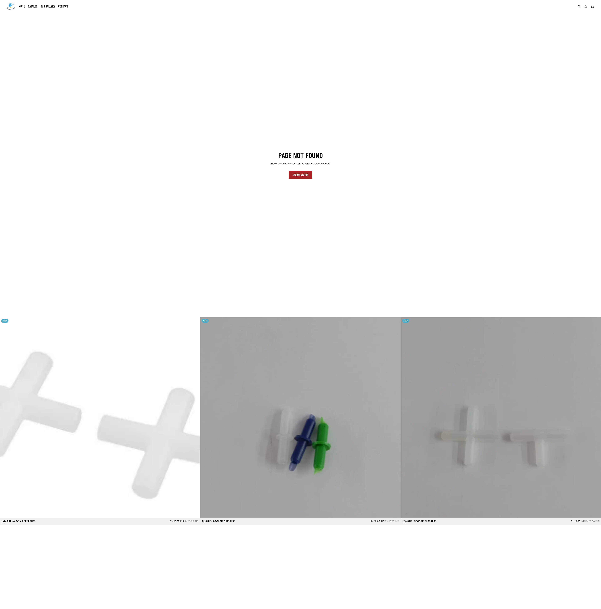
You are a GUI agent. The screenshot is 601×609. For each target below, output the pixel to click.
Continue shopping (300, 174)
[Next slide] (596, 417)
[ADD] (195, 513)
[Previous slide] (405, 417)
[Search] (579, 6)
